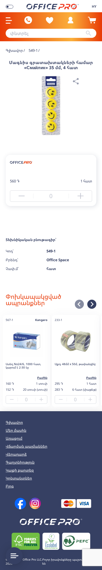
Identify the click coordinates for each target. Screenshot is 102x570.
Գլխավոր (14, 422)
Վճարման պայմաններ (26, 446)
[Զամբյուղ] (91, 22)
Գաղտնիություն (20, 462)
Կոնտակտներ (19, 478)
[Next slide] (91, 304)
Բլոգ (10, 486)
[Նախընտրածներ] (49, 20)
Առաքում (14, 438)
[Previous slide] (79, 304)
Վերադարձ (16, 454)
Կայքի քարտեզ (20, 470)
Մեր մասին (16, 430)
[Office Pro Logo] (52, 6)
